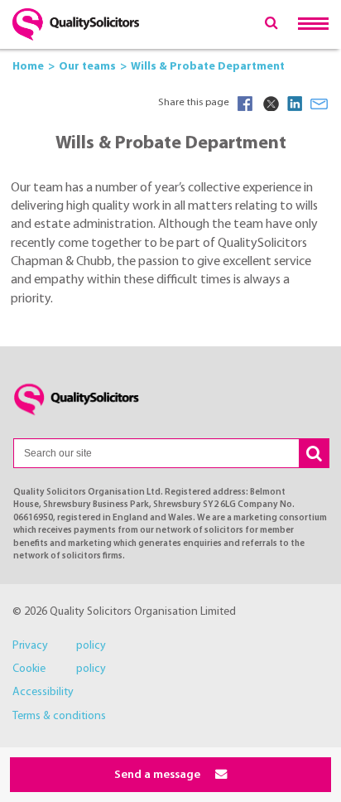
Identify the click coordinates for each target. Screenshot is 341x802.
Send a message (158, 775)
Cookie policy (59, 669)
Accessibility (43, 692)
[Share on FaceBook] (245, 103)
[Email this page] (319, 103)
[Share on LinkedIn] (295, 103)
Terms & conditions (59, 716)
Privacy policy (59, 646)
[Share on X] (270, 103)
